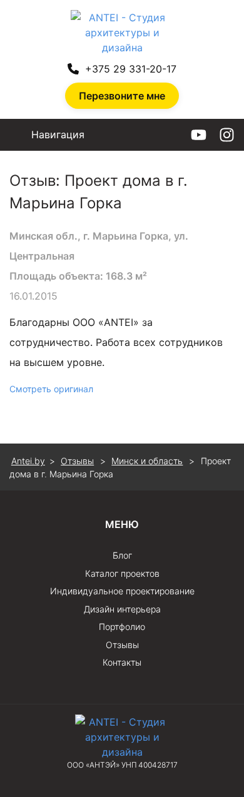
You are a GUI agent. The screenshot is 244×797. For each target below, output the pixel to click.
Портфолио (122, 626)
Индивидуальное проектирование (122, 591)
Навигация (57, 134)
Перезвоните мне (122, 95)
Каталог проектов (122, 573)
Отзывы (122, 644)
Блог (122, 555)
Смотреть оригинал (51, 388)
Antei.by (28, 460)
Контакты (122, 662)
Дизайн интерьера (122, 609)
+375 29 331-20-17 (130, 69)
